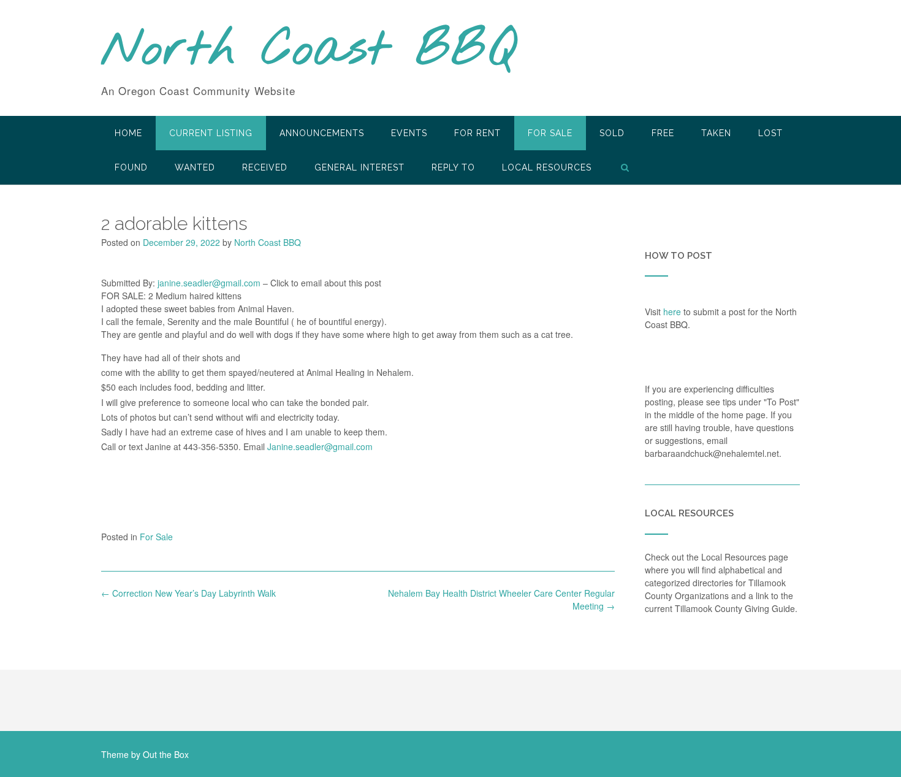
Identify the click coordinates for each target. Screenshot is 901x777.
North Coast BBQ (308, 51)
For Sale (550, 133)
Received (264, 167)
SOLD (612, 133)
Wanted (195, 167)
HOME (128, 133)
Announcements (321, 133)
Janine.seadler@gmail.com (320, 446)
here (672, 311)
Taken (716, 133)
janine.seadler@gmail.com (209, 283)
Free (663, 133)
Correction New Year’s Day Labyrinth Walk (188, 593)
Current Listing (211, 133)
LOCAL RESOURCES (546, 167)
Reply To (453, 167)
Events (409, 133)
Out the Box (166, 754)
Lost (770, 133)
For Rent (477, 133)
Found (131, 167)
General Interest (359, 167)
